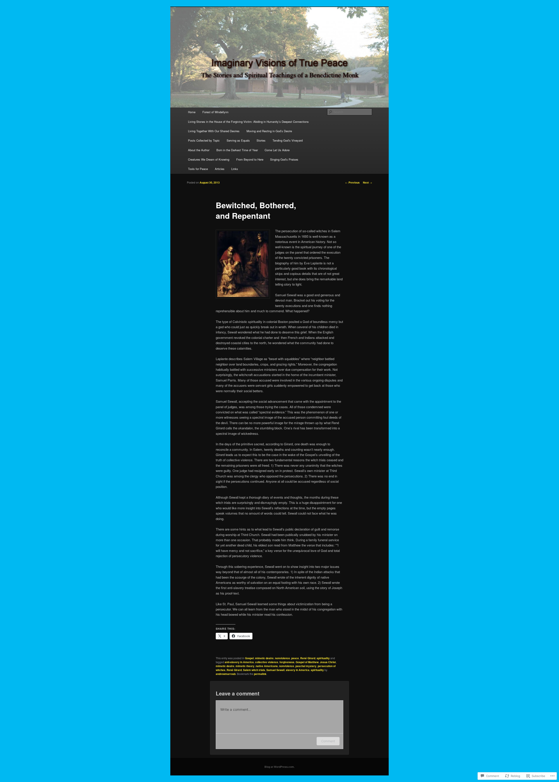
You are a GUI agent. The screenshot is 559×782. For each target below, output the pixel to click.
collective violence (266, 662)
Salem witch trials (254, 670)
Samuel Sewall (275, 670)
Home (191, 112)
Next (367, 182)
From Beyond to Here (249, 159)
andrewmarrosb (226, 674)
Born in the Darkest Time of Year (237, 150)
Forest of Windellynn (215, 112)
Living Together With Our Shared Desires (214, 131)
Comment (328, 741)
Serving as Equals (238, 140)
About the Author (198, 150)
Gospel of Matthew (307, 662)
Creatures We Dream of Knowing (208, 159)
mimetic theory (245, 666)
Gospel (249, 658)
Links (234, 169)
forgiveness (287, 662)
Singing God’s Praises (284, 159)
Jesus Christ (328, 662)
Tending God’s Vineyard (288, 140)
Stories (261, 140)
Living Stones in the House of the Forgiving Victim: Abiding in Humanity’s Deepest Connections (248, 122)
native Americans (267, 666)
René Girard (307, 658)
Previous (352, 182)
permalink (260, 674)
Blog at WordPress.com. (279, 767)
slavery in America (297, 670)
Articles (219, 169)
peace (295, 658)
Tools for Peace (198, 169)
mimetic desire (264, 658)
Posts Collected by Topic (204, 140)
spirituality (323, 658)
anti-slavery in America (239, 662)
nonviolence (282, 658)
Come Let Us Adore (277, 150)
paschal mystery (305, 666)
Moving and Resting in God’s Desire (269, 131)
